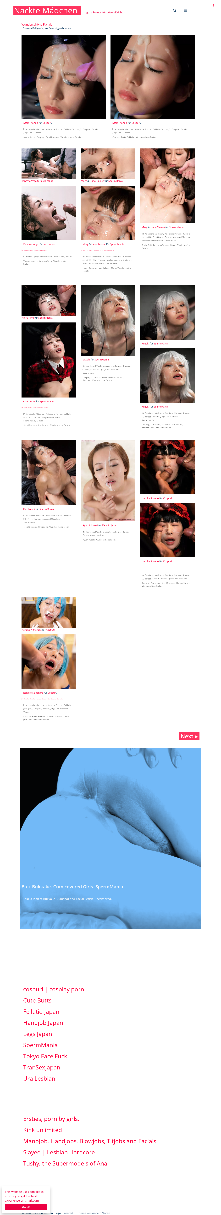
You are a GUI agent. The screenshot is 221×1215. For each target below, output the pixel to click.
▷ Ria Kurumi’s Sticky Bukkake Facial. (35, 408)
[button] (174, 10)
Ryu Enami (29, 509)
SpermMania (115, 180)
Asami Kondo (30, 122)
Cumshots (96, 377)
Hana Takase (97, 180)
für (39, 180)
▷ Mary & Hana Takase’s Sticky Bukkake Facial (97, 250)
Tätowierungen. (30, 261)
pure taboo (47, 180)
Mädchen (101, 535)
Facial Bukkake (52, 137)
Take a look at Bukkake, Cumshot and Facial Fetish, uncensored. (67, 899)
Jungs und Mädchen (32, 132)
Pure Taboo (59, 256)
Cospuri (47, 122)
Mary (84, 180)
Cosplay (40, 137)
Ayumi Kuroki (90, 525)
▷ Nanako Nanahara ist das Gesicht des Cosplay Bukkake (42, 699)
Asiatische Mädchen (35, 129)
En (214, 5)
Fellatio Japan (109, 525)
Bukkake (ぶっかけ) (72, 129)
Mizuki (86, 359)
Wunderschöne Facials (71, 137)
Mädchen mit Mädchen (93, 263)
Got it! (26, 1207)
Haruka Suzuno (150, 498)
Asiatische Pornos (54, 129)
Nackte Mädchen (45, 10)
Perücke (86, 380)
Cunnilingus (98, 260)
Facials (95, 129)
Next (189, 736)
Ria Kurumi (28, 317)
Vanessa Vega (29, 180)
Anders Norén (101, 1213)
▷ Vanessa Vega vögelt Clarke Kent (34, 250)
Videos (69, 256)
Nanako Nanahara (32, 629)
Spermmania (111, 263)
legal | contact (64, 1213)
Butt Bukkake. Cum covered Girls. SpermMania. (73, 886)
